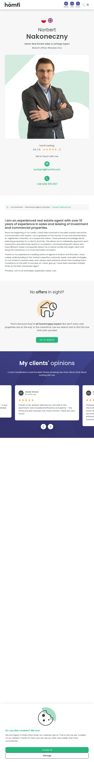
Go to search (47, 340)
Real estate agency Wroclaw (37, 207)
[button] (72, 5)
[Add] (72, 3)
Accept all (47, 749)
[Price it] (78, 3)
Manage (47, 755)
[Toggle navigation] (87, 5)
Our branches (17, 207)
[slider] (50, 149)
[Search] (66, 3)
